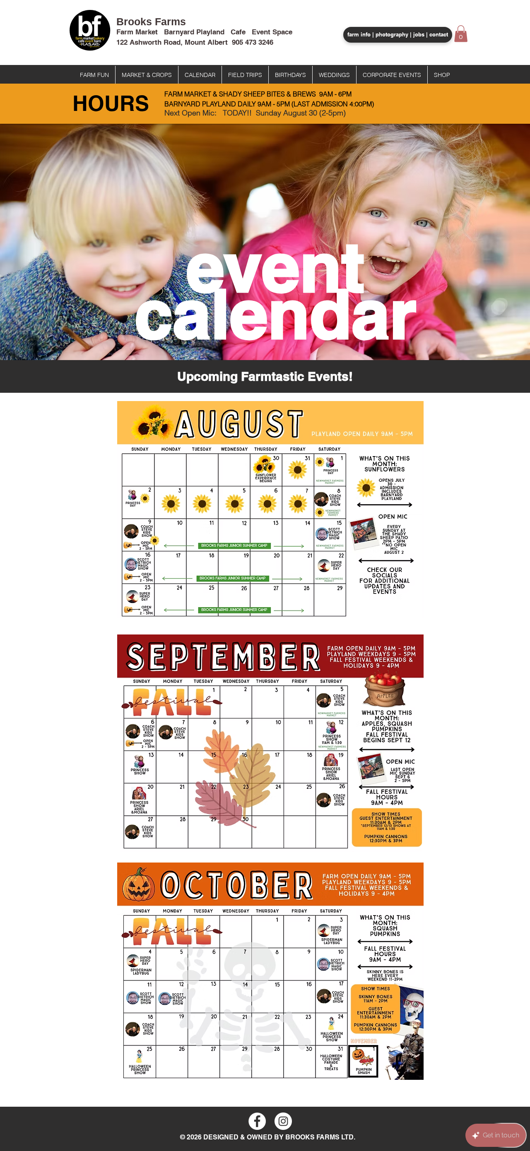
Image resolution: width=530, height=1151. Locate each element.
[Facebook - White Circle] (257, 1121)
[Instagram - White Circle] (283, 1121)
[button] (461, 33)
